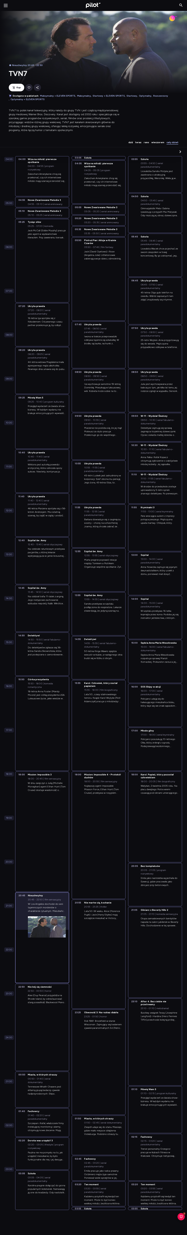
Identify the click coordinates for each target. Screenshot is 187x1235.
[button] (180, 151)
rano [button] (146, 142)
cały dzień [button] (172, 142)
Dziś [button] (130, 142)
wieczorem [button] (157, 142)
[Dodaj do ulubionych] (29, 87)
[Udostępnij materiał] (37, 87)
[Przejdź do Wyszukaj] (181, 5)
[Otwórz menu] (5, 5)
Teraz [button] (138, 142)
